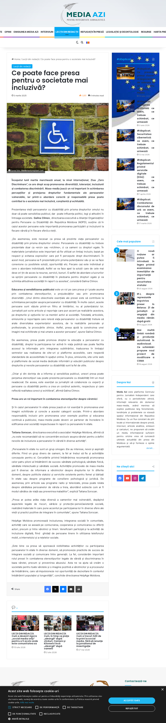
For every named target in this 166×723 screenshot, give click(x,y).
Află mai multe (27, 702)
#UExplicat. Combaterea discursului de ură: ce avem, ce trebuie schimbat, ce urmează (145, 210)
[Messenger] (63, 589)
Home (17, 59)
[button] (56, 719)
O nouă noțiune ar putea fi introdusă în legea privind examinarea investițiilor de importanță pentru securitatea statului (145, 268)
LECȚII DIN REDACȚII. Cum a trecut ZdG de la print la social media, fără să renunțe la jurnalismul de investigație (89, 640)
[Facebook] (47, 589)
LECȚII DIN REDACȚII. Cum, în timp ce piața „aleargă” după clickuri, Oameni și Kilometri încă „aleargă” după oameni (56, 641)
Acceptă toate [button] (132, 700)
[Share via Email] (71, 589)
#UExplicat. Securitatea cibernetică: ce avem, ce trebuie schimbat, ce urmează (145, 141)
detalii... (150, 448)
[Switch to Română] (88, 43)
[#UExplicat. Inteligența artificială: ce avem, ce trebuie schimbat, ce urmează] (126, 106)
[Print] (79, 589)
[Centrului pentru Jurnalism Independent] (83, 14)
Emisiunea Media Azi (26, 31)
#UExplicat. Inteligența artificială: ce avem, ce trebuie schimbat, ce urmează (145, 112)
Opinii (8, 31)
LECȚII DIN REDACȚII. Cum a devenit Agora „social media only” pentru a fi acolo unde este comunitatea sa (25, 638)
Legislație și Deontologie (122, 31)
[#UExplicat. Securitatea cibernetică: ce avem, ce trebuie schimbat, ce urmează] (126, 135)
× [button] (162, 689)
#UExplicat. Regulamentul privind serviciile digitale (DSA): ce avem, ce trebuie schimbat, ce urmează (145, 175)
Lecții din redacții (67, 31)
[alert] (83, 704)
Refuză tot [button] (132, 708)
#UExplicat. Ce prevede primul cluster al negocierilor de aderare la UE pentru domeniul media (145, 80)
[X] (55, 589)
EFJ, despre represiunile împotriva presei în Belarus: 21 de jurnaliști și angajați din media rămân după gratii (145, 307)
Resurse (146, 31)
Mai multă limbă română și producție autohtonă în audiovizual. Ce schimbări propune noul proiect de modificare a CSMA (145, 345)
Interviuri (47, 31)
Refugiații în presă (92, 31)
